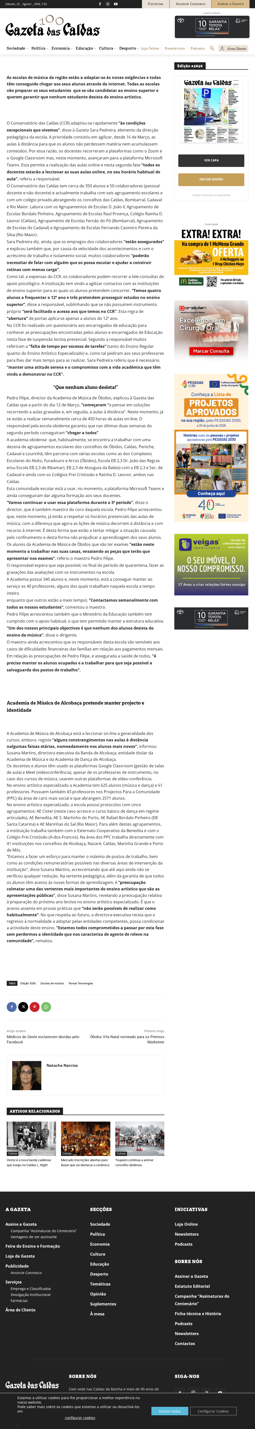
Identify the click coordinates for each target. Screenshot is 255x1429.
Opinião (98, 1294)
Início (12, 62)
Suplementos (103, 1304)
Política (97, 1234)
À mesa (97, 1314)
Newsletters (187, 1234)
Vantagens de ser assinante (34, 1236)
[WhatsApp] (46, 1007)
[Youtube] (116, 4)
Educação (99, 1264)
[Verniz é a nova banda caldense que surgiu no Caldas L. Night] (31, 1139)
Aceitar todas (170, 1411)
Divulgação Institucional (31, 1294)
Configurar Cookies (213, 1411)
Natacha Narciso (62, 1065)
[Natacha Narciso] (26, 1075)
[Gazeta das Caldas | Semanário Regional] (52, 25)
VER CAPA (211, 160)
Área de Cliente (20, 1310)
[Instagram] (108, 4)
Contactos (185, 1343)
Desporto (99, 1274)
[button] (212, 49)
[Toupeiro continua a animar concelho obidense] (140, 1139)
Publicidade (17, 1266)
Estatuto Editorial (192, 1286)
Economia (100, 1244)
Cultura (25, 62)
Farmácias (19, 1300)
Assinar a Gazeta (191, 1276)
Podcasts (183, 1244)
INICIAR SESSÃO (211, 179)
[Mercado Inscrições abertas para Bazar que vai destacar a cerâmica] (85, 1139)
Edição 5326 (28, 983)
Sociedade (100, 1224)
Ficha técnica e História (198, 1313)
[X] (23, 1007)
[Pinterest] (35, 1007)
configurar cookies (80, 1417)
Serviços (13, 1282)
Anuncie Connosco (26, 1272)
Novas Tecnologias (81, 983)
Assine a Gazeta (21, 1224)
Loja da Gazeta (20, 1256)
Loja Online (186, 1224)
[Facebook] (100, 4)
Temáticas (100, 1284)
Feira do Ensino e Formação (32, 1246)
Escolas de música (52, 983)
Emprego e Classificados (31, 1288)
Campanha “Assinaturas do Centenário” (44, 1230)
